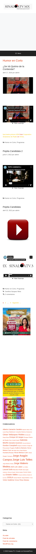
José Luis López (16, 467)
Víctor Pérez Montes (22, 480)
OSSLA (10, 477)
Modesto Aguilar (19, 472)
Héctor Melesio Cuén (21, 452)
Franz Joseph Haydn (14, 440)
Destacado (27, 434)
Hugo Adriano (23, 450)
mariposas (5, 472)
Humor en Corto (10, 142)
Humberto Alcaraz (8, 452)
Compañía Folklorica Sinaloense (24, 432)
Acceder (5, 535)
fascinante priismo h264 (11, 134)
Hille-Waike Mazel (15, 450)
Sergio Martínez (26, 477)
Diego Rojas (6, 437)
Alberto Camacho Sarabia (12, 429)
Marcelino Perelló (17, 469)
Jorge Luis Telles (22, 459)
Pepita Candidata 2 (13, 151)
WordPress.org (8, 544)
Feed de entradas (9, 538)
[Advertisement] (18, 32)
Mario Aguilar (26, 469)
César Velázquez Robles (14, 434)
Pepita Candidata (12, 207)
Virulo (31, 477)
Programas (20, 142)
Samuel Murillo (17, 477)
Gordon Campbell (10, 445)
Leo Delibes (25, 467)
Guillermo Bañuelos (21, 448)
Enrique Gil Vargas (16, 437)
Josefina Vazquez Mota (13, 291)
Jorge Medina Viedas (8, 463)
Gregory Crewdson (22, 445)
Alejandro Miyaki (26, 429)
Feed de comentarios (10, 541)
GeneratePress (28, 551)
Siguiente (16, 303)
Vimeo (21, 137)
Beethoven (12, 432)
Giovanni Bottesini (27, 443)
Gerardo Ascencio (15, 443)
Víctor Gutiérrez (8, 480)
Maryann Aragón (11, 472)
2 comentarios (10, 294)
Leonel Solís (8, 469)
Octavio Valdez (12, 475)
